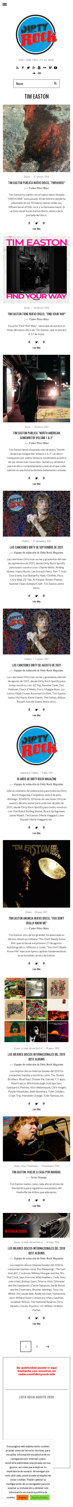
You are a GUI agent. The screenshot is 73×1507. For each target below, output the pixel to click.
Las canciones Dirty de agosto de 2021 (36, 665)
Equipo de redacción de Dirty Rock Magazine (38, 552)
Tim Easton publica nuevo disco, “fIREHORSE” (36, 182)
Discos (27, 176)
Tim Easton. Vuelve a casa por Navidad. (36, 1172)
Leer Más (37, 229)
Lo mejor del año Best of (32, 1048)
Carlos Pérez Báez (39, 188)
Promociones (32, 1166)
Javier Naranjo (39, 1177)
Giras (23, 1166)
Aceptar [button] (22, 1497)
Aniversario (25, 772)
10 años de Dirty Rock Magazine (36, 779)
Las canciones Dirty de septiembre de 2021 (36, 547)
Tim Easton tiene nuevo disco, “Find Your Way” (37, 314)
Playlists (25, 541)
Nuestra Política (40, 1497)
